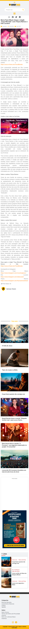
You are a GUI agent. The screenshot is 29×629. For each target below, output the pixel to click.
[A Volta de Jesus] (14, 334)
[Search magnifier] (23, 10)
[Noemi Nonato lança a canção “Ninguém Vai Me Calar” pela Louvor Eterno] (14, 407)
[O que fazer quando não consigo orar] (14, 382)
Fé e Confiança (16, 569)
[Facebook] (16, 622)
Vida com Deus (22, 559)
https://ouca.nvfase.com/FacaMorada (12, 64)
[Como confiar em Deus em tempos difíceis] (6, 572)
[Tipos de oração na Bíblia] (14, 358)
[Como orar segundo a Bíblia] (6, 583)
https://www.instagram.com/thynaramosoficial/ (14, 280)
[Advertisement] (14, 305)
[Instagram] (14, 2)
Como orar (15, 559)
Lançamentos (4, 26)
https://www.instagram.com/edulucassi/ (12, 277)
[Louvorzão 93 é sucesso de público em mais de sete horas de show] (14, 459)
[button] (9, 17)
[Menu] (14, 13)
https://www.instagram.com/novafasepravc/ (13, 273)
